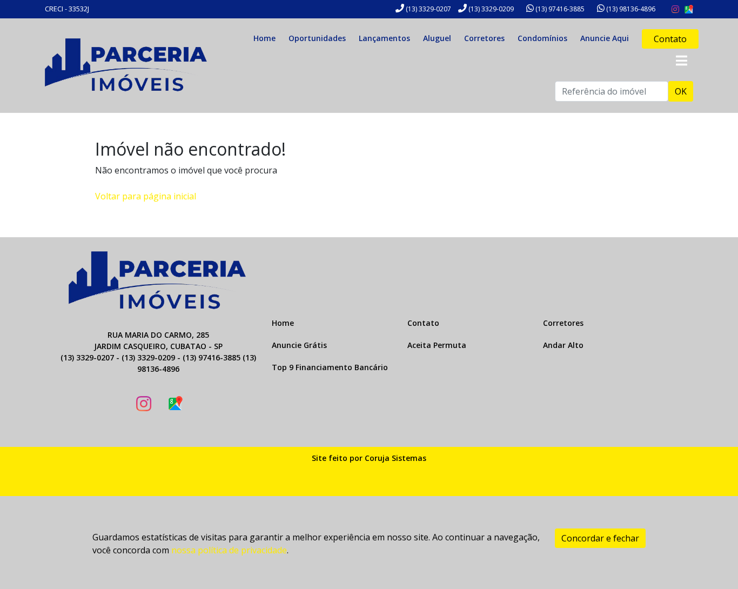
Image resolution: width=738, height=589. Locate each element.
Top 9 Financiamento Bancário (330, 367)
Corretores (484, 38)
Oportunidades (317, 38)
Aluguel (437, 38)
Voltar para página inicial (145, 196)
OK (681, 91)
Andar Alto (563, 345)
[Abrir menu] (681, 60)
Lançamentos (384, 38)
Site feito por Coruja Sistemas (369, 458)
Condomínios (542, 38)
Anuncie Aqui (604, 38)
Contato (670, 39)
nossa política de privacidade (229, 550)
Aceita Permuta (436, 345)
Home (264, 38)
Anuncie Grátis (299, 345)
